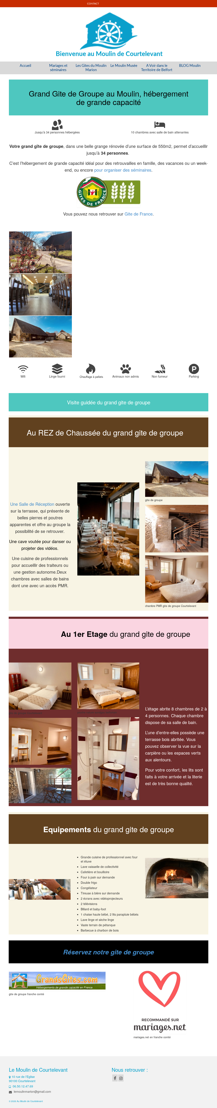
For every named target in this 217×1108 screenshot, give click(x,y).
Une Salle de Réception (32, 504)
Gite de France (139, 214)
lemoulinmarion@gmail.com (32, 1091)
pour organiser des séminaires (122, 170)
